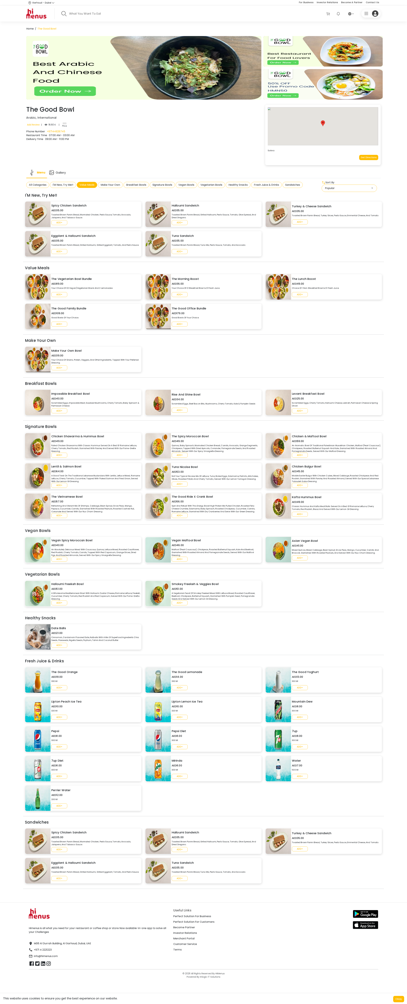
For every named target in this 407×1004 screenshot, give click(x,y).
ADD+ (59, 222)
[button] (323, 123)
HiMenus (220, 973)
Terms (177, 949)
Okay (398, 999)
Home (30, 28)
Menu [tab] (41, 172)
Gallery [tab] (61, 173)
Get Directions (369, 157)
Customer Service (185, 944)
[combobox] (349, 188)
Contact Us (372, 2)
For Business (306, 2)
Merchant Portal (184, 938)
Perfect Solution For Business (192, 916)
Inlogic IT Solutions (209, 976)
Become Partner (184, 927)
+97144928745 (55, 131)
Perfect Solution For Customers (193, 922)
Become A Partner (351, 2)
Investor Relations (327, 2)
